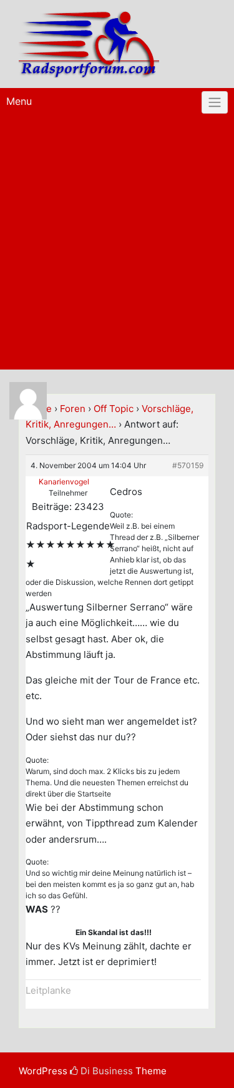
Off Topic (114, 408)
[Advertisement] (117, 246)
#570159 (187, 465)
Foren (72, 408)
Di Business (105, 1071)
